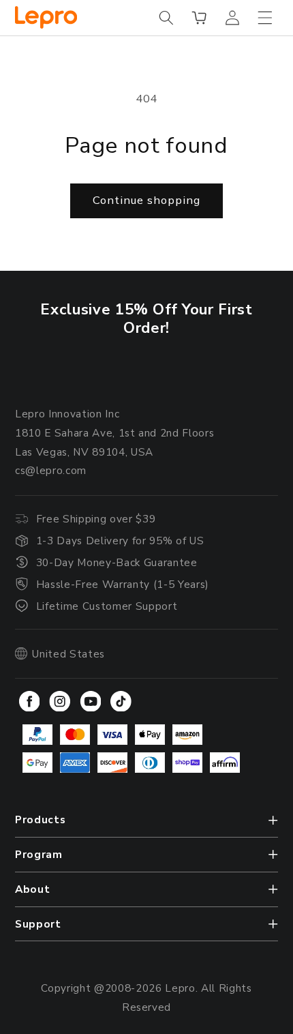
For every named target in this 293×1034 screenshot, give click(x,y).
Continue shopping (146, 200)
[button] (166, 17)
